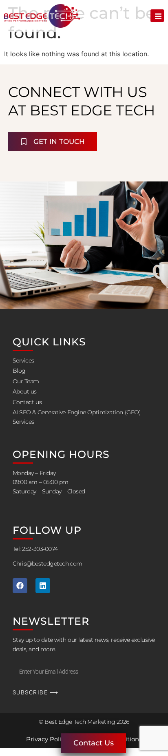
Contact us (27, 402)
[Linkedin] (42, 585)
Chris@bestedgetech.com (47, 563)
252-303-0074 (40, 549)
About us (25, 391)
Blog (19, 370)
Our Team (26, 381)
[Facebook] (20, 585)
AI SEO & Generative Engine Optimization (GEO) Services (77, 417)
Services (23, 360)
